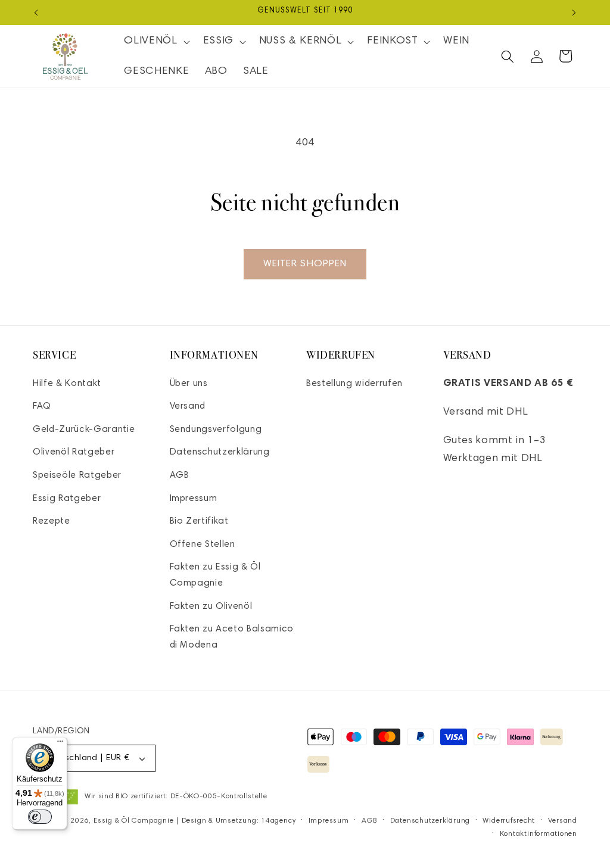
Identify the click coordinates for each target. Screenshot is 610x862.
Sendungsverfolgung (216, 429)
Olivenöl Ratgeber (73, 452)
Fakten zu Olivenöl (211, 606)
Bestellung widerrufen (354, 383)
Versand (188, 406)
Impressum (193, 498)
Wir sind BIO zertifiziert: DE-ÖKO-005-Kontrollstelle (176, 796)
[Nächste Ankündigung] (574, 12)
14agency (278, 820)
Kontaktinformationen (538, 834)
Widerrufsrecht (509, 820)
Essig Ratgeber (67, 498)
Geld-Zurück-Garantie (84, 429)
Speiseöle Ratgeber (77, 475)
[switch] (40, 817)
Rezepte (51, 521)
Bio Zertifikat (199, 521)
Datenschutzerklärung (220, 452)
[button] (155, 41)
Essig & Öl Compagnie (133, 820)
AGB (179, 475)
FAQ (42, 406)
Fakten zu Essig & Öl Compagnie (215, 575)
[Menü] (60, 744)
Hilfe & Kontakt (67, 383)
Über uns (189, 383)
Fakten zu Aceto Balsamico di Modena (232, 637)
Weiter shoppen (305, 264)
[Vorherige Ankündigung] (36, 12)
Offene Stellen (202, 544)
